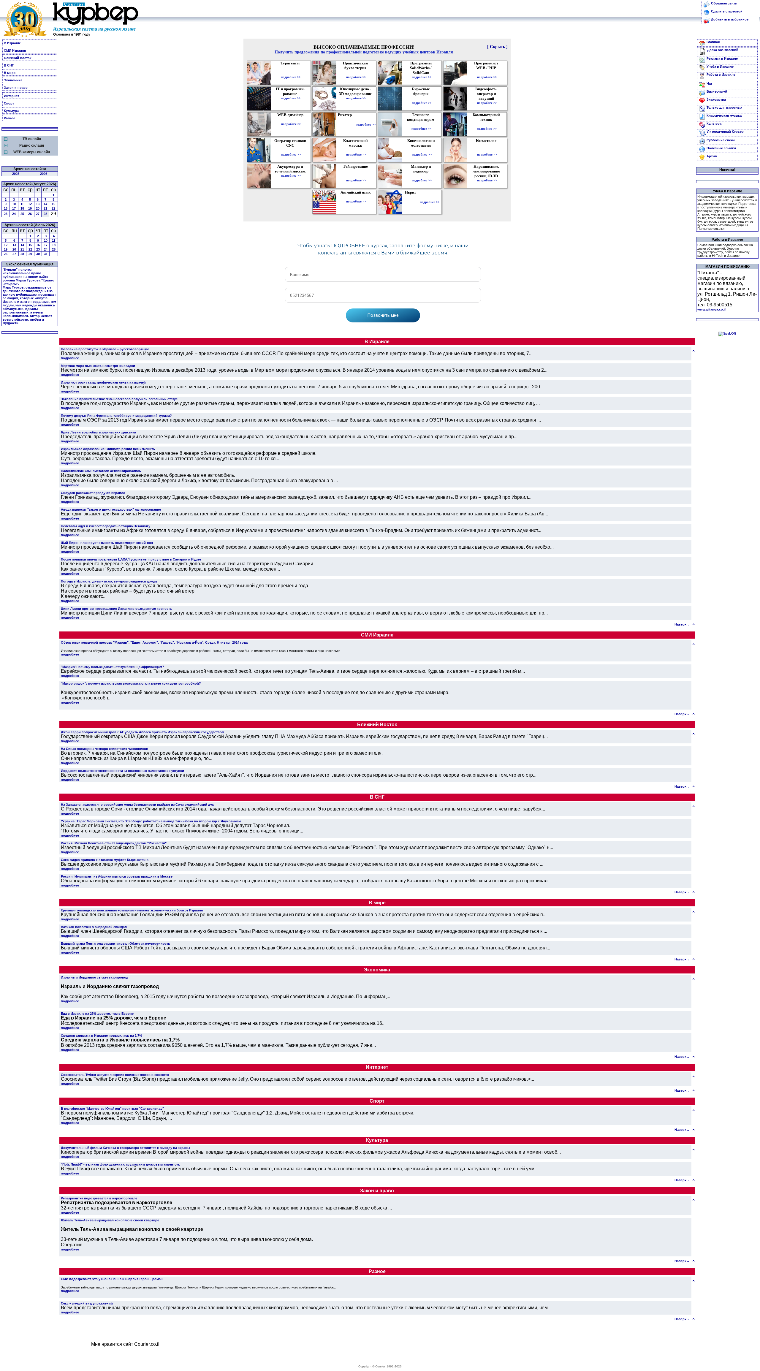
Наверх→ (682, 624)
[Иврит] (411, 202)
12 (30, 204)
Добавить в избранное (729, 19)
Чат (709, 83)
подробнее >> (291, 77)
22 (53, 208)
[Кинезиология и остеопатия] (421, 150)
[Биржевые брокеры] (421, 98)
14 (45, 204)
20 (37, 208)
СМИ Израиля (15, 50)
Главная (713, 42)
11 (22, 204)
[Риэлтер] (346, 124)
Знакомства (716, 99)
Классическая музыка (724, 115)
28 (45, 214)
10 (14, 204)
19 (30, 208)
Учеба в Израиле (720, 66)
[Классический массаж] (356, 150)
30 (38, 254)
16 (5, 208)
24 (14, 214)
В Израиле (12, 43)
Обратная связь (724, 3)
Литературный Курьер (725, 131)
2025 (15, 173)
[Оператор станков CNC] (290, 150)
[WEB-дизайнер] (291, 119)
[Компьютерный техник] (486, 124)
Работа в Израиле (721, 74)
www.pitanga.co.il (711, 309)
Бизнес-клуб (717, 91)
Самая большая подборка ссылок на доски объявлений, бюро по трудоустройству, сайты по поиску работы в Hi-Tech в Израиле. (725, 250)
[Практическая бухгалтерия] (356, 73)
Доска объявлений (722, 50)
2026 (43, 173)
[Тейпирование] (356, 176)
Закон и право (16, 87)
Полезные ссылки (721, 148)
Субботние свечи (721, 140)
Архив (712, 156)
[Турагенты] (291, 73)
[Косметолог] (486, 150)
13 (37, 204)
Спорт (9, 103)
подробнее (70, 358)
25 (22, 214)
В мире (9, 73)
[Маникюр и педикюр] (421, 176)
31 (46, 254)
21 (45, 208)
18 (22, 208)
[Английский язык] (356, 197)
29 (30, 254)
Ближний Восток (17, 58)
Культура (11, 111)
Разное (9, 118)
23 (5, 214)
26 (30, 214)
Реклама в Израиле (722, 58)
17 (14, 208)
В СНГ (9, 65)
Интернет (11, 96)
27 (37, 214)
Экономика (13, 80)
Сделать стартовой (726, 11)
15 (53, 204)
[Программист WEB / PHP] (487, 73)
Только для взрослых (724, 107)
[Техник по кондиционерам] (421, 124)
